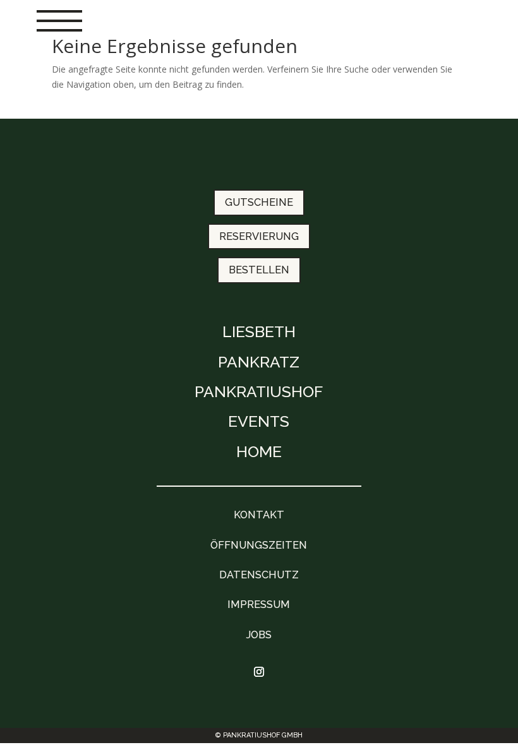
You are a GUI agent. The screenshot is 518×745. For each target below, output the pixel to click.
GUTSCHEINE (259, 202)
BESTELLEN (259, 270)
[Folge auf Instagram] (259, 672)
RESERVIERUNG (259, 236)
